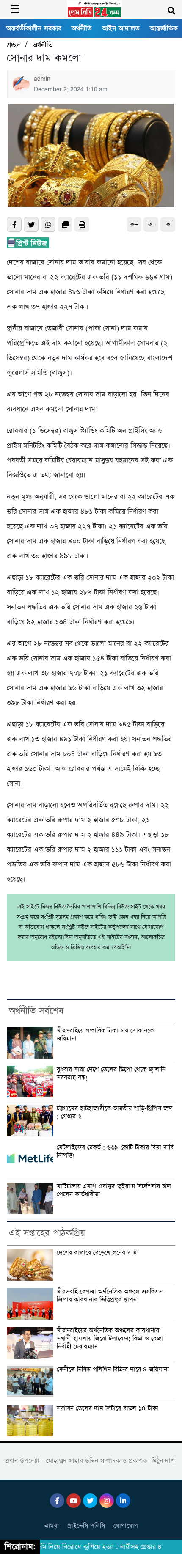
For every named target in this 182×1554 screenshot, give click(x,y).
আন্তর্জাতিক (164, 28)
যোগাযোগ (125, 1525)
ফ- (151, 224)
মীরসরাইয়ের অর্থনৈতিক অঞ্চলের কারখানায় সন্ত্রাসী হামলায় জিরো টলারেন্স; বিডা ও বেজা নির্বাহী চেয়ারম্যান (110, 1338)
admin (42, 79)
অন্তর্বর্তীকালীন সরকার (33, 28)
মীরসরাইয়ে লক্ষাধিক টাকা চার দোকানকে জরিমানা (105, 1034)
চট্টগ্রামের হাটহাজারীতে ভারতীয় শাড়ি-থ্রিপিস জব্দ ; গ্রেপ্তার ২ (114, 1112)
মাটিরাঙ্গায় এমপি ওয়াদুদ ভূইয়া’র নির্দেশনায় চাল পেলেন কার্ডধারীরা (114, 1190)
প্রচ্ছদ (13, 45)
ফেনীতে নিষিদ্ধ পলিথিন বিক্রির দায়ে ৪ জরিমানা (113, 1369)
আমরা (51, 1525)
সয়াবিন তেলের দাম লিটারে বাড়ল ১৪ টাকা (107, 1408)
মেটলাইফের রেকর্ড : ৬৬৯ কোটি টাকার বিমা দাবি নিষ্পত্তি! (115, 1151)
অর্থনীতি (82, 28)
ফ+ (134, 224)
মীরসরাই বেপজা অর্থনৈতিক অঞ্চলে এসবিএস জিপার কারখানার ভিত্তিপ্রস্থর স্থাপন (110, 1295)
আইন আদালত (121, 28)
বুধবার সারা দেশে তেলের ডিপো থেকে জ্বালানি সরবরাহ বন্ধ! (111, 1073)
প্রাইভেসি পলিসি (86, 1525)
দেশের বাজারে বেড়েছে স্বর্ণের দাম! (98, 1253)
